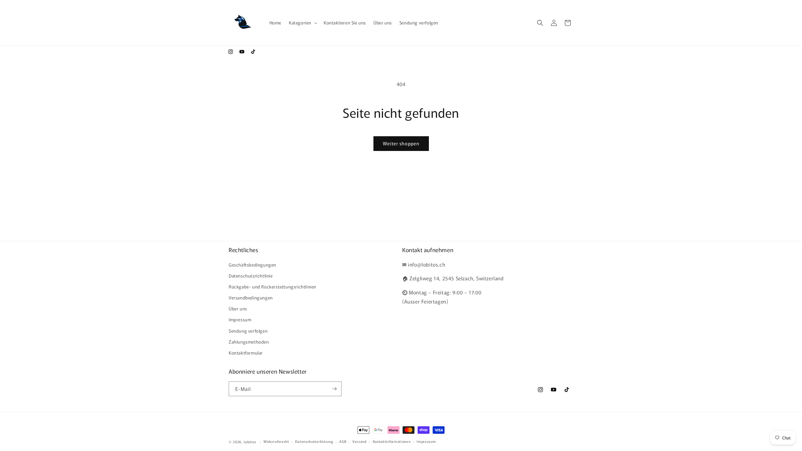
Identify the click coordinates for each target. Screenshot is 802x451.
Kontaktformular (246, 353)
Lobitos (250, 441)
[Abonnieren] (334, 388)
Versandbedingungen (251, 297)
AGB (342, 441)
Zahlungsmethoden (249, 342)
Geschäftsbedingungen (252, 265)
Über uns (238, 308)
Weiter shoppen (401, 143)
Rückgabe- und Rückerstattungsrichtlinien (272, 286)
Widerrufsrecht (276, 441)
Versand (359, 441)
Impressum (240, 319)
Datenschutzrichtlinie (251, 275)
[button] (302, 22)
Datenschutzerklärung (314, 441)
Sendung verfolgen (248, 331)
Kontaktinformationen (392, 441)
